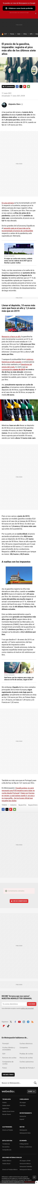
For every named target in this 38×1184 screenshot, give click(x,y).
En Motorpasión (9, 256)
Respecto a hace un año (11, 336)
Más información (30, 1182)
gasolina (23, 805)
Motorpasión (23, 1130)
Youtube (19, 1021)
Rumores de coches (9, 1058)
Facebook (17, 86)
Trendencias (6, 1144)
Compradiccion (6, 1150)
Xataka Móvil (6, 1105)
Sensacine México (25, 1163)
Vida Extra (23, 1105)
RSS (32, 1021)
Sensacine (23, 1116)
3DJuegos (23, 1102)
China (25, 34)
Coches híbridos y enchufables (8, 1049)
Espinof (22, 1119)
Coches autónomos (27, 1062)
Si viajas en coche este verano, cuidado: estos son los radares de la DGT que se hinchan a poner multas (18, 261)
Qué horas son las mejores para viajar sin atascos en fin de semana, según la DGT (19, 679)
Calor (18, 34)
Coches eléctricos (26, 1044)
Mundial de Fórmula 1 (27, 1068)
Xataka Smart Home (8, 1111)
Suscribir (31, 1004)
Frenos (12, 34)
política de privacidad (27, 1008)
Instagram (23, 1021)
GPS (31, 34)
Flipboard (24, 86)
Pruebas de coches (26, 1054)
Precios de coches (26, 1058)
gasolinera (33, 805)
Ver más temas (8, 1074)
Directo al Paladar (7, 1130)
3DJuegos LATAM (25, 1160)
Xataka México (6, 1160)
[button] (15, 104)
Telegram (28, 1021)
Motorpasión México (26, 1169)
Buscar (35, 1083)
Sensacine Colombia (26, 1166)
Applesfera (5, 1108)
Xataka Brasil (6, 1163)
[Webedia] (8, 1092)
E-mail (28, 86)
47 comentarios (9, 86)
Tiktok (8, 1025)
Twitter (20, 86)
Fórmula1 (5, 1044)
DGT (5, 34)
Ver (20, 901)
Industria (13, 805)
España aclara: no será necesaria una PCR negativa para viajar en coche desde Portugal (18, 790)
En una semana (8, 203)
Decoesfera (5, 1147)
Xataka (4, 1102)
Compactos (24, 1048)
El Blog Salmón (24, 1144)
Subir (30, 1091)
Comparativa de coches (7, 1063)
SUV (3, 1054)
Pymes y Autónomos (26, 1147)
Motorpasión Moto (25, 1133)
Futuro (4, 1068)
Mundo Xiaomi (6, 1114)
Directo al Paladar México (10, 1169)
